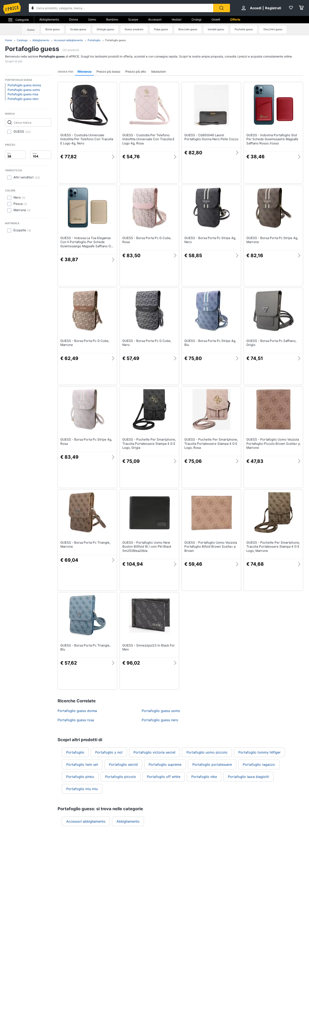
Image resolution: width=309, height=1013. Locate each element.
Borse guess (52, 29)
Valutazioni (158, 71)
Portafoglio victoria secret (154, 752)
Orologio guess (105, 29)
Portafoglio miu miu (82, 789)
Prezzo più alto (135, 71)
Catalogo (22, 40)
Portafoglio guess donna (24, 85)
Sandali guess (216, 29)
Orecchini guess (272, 29)
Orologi (196, 19)
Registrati (273, 8)
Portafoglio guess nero (23, 99)
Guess (30, 29)
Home (8, 40)
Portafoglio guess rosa (23, 94)
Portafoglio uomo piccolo (206, 752)
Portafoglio (94, 40)
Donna (73, 19)
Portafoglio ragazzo (259, 764)
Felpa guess (161, 29)
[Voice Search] (32, 8)
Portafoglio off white (163, 777)
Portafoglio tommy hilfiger (259, 752)
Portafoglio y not (109, 752)
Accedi (255, 8)
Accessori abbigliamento (68, 40)
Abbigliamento (49, 19)
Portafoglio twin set (82, 764)
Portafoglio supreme (165, 764)
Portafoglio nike (204, 777)
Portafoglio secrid (123, 764)
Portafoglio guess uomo (24, 90)
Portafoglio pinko (80, 777)
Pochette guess (244, 29)
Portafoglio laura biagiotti (248, 777)
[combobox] (121, 8)
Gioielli (215, 19)
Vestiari (176, 19)
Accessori (154, 19)
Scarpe (133, 19)
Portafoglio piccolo (120, 777)
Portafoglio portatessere (212, 764)
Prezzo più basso (108, 71)
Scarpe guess (78, 29)
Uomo (92, 19)
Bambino (112, 19)
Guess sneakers (134, 29)
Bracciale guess (187, 29)
